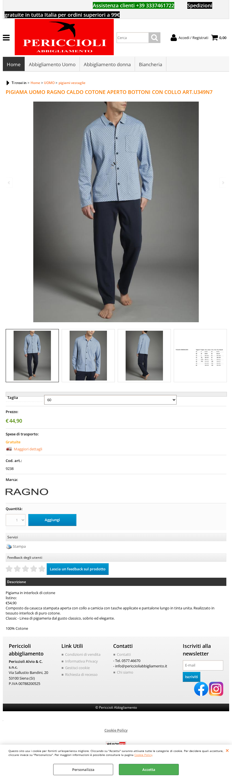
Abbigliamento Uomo (52, 64)
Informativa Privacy (81, 661)
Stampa (19, 546)
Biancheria (150, 64)
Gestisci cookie (77, 667)
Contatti (124, 654)
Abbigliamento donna (107, 64)
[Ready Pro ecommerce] (116, 744)
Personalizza (83, 769)
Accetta (148, 769)
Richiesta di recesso (81, 674)
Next (222, 182)
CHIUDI (227, 750)
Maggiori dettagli (28, 449)
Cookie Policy (143, 755)
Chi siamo (125, 672)
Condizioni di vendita (82, 654)
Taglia (12, 397)
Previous (9, 182)
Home (14, 64)
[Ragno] (27, 497)
